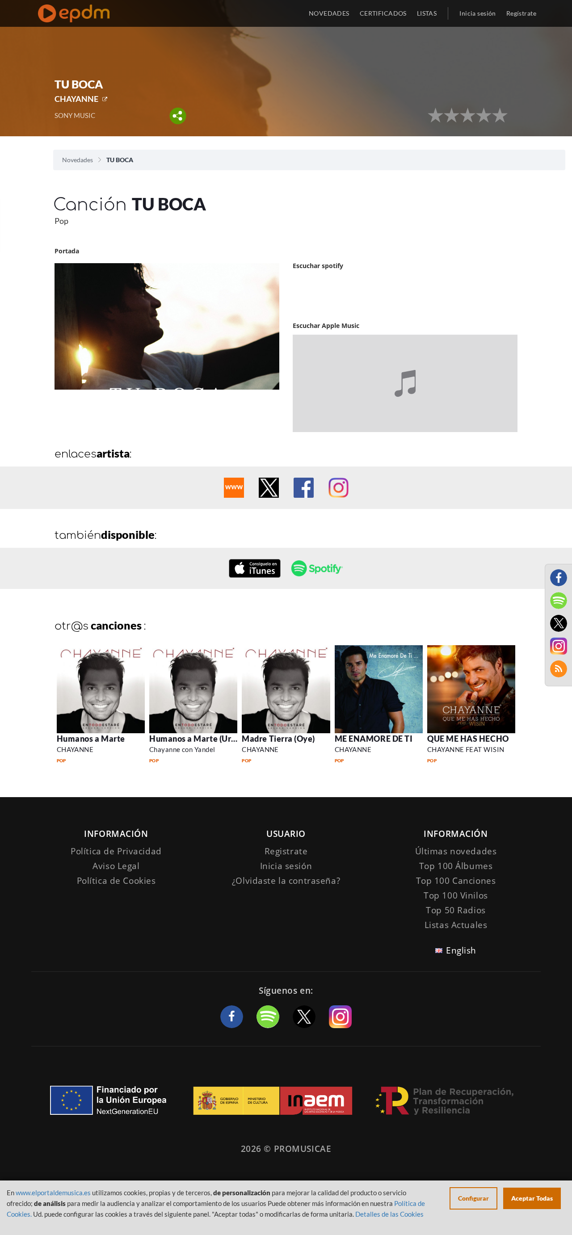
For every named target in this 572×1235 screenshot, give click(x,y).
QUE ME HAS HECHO (468, 739)
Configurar (473, 1198)
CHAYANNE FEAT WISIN (466, 749)
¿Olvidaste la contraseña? (286, 880)
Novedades (77, 160)
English (461, 950)
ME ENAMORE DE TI (374, 739)
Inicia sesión (477, 13)
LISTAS (427, 13)
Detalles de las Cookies (389, 1214)
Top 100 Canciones (456, 880)
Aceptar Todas (532, 1198)
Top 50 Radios (455, 910)
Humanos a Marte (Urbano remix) (213, 739)
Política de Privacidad (116, 851)
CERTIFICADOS (383, 13)
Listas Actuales (456, 925)
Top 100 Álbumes (456, 866)
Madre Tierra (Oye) (278, 739)
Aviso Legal (116, 866)
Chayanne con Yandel (182, 749)
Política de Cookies (116, 880)
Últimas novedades (456, 851)
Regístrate (521, 13)
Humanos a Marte (91, 739)
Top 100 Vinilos (456, 895)
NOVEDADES (329, 13)
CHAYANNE (76, 99)
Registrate (286, 851)
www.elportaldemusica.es (53, 1193)
